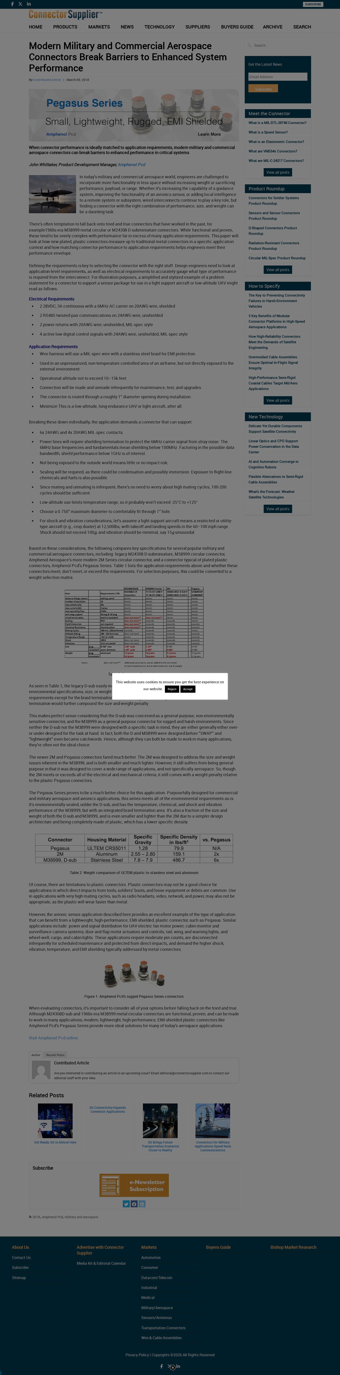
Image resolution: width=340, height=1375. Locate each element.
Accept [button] (188, 689)
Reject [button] (172, 689)
